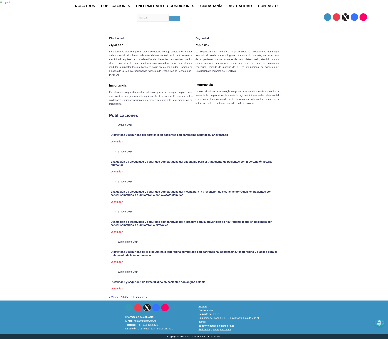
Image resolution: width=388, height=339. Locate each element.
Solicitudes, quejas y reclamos (215, 329)
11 (132, 297)
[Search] (174, 18)
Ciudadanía (211, 6)
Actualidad (240, 6)
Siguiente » (141, 297)
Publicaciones (115, 6)
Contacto (268, 6)
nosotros (85, 6)
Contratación (206, 310)
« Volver (113, 297)
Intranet (203, 306)
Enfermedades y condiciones (165, 6)
